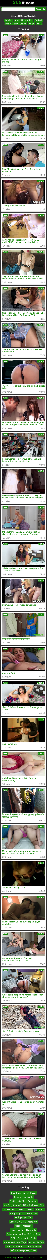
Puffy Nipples (16, 1213)
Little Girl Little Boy (15, 1246)
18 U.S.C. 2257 (35, 1257)
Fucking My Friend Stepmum (23, 1201)
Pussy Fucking (19, 23)
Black (39, 23)
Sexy (16, 20)
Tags (15, 1257)
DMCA (22, 1257)
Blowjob (8, 20)
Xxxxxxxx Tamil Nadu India (23, 1230)
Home (8, 1257)
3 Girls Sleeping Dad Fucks (23, 1238)
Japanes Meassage (24, 1226)
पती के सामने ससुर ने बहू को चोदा (23, 1250)
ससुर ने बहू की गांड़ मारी (12, 1205)
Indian (31, 23)
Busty (8, 23)
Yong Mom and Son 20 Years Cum (23, 1234)
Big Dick (38, 20)
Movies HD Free (36, 1242)
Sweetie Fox (31, 1213)
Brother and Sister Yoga (15, 1242)
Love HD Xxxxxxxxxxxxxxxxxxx (18, 1209)
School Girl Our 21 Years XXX (23, 1221)
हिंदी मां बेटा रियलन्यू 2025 (33, 1205)
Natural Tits (26, 20)
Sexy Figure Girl (33, 1246)
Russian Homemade (23, 1197)
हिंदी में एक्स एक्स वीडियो (23, 1217)
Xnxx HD (40, 1209)
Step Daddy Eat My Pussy (23, 1193)
